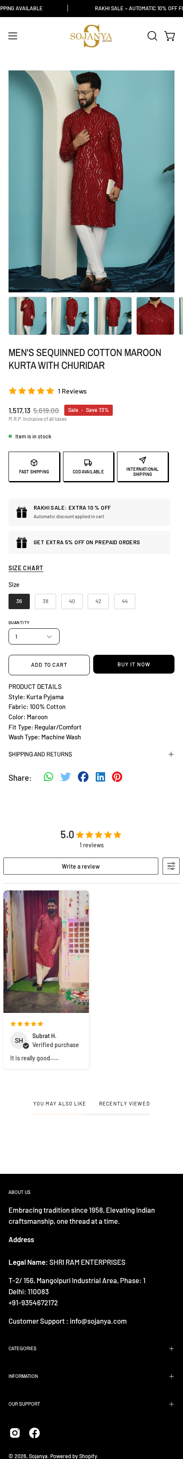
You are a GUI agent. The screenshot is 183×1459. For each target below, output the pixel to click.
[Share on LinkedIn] (100, 777)
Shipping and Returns (40, 754)
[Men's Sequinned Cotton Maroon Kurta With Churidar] (28, 316)
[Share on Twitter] (65, 777)
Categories (23, 1348)
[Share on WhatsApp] (48, 777)
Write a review (81, 866)
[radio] (19, 601)
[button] (151, 36)
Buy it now (133, 664)
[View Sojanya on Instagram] (15, 1433)
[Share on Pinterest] (117, 777)
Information (23, 1376)
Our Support (24, 1404)
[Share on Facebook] (83, 777)
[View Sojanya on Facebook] (34, 1433)
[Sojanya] (91, 36)
